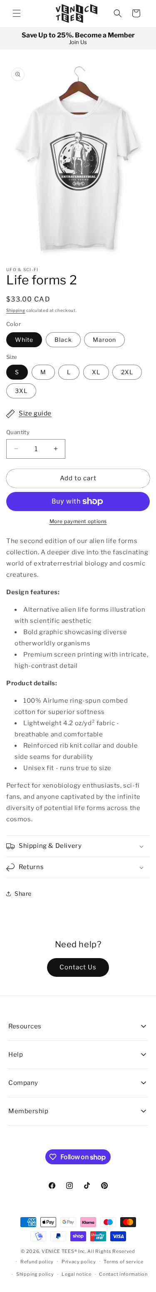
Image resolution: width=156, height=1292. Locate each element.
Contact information (123, 1274)
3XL (21, 390)
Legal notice (76, 1274)
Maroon (104, 339)
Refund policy (37, 1262)
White (24, 339)
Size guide (35, 413)
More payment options (78, 521)
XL (96, 371)
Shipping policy (35, 1274)
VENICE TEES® (59, 1251)
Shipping (15, 310)
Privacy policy (79, 1262)
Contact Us (78, 967)
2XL (127, 371)
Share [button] (23, 893)
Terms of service (123, 1262)
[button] (16, 13)
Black (63, 339)
